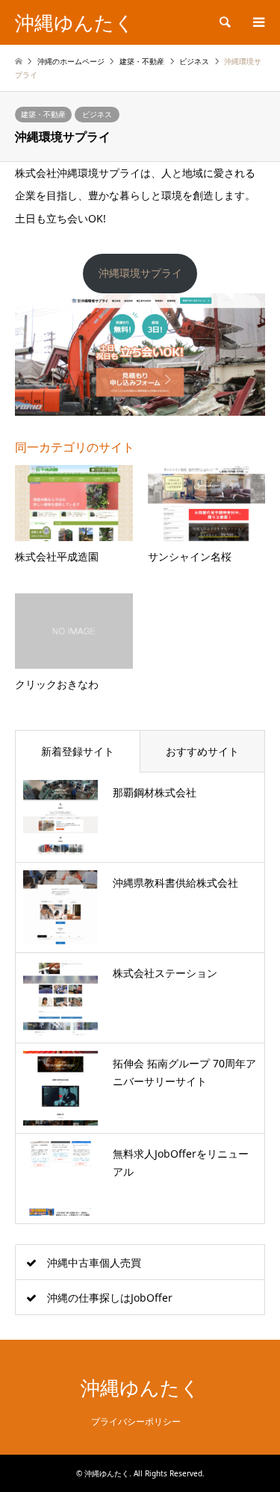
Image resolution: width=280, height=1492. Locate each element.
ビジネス (97, 114)
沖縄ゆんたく (140, 1388)
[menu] (257, 22)
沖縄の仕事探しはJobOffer (109, 1297)
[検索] (224, 22)
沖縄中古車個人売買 (94, 1262)
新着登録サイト (77, 751)
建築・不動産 (43, 114)
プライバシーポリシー (136, 1421)
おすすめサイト (202, 751)
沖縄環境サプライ (140, 273)
